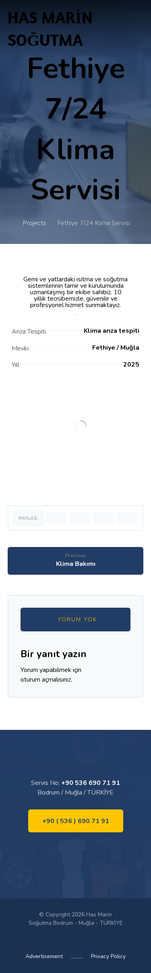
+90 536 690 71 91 (90, 782)
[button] (56, 518)
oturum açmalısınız (46, 679)
